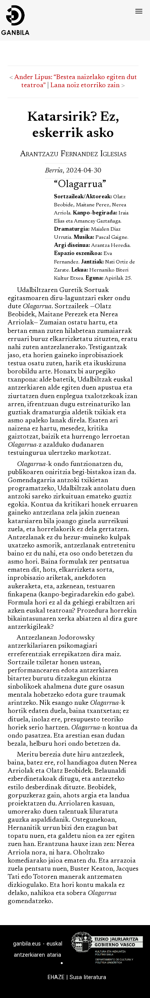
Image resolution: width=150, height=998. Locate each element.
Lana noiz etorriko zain (85, 85)
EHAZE (56, 977)
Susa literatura (88, 977)
